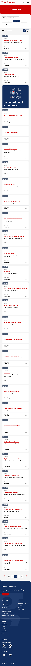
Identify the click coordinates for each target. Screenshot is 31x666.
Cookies (3, 628)
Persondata (4, 631)
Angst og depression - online (12, 526)
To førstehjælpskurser (10, 149)
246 (16, 576)
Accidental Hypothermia (11, 57)
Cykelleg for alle (9, 74)
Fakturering (4, 621)
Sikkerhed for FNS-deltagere (12, 322)
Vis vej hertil (21, 609)
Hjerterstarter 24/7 (9, 184)
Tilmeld (5, 594)
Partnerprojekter (7, 21)
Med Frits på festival (10, 167)
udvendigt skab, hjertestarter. (13, 509)
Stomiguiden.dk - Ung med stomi (14, 236)
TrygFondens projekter (12, 17)
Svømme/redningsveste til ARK (13, 40)
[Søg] (24, 2)
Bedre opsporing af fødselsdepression (15, 288)
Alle (4, 17)
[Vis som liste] (24, 30)
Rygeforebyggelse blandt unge (13, 543)
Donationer (16, 21)
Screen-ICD (7, 271)
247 (19, 576)
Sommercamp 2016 (9, 253)
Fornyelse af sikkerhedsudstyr (13, 218)
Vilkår (3, 633)
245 (13, 576)
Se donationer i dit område (13, 103)
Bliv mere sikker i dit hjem (12, 425)
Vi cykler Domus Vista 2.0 (11, 442)
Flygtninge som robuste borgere (13, 459)
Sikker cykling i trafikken (11, 305)
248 (22, 576)
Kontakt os (4, 624)
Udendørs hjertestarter (11, 132)
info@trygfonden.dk (6, 607)
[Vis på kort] (27, 30)
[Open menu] (28, 2)
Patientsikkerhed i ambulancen (13, 560)
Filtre (6, 24)
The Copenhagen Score (11, 492)
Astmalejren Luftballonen (11, 476)
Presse (3, 626)
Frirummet (7, 373)
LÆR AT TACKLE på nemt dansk (13, 115)
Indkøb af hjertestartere (11, 356)
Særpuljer (24, 21)
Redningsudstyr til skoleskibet (13, 408)
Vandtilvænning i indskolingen (13, 339)
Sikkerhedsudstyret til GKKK (12, 201)
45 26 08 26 (5, 613)
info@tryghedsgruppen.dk (8, 615)
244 (9, 576)
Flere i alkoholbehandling (11, 391)
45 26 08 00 (5, 606)
